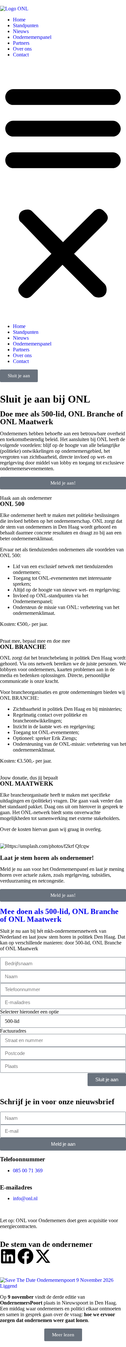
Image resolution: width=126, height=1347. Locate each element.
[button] (63, 190)
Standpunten (25, 25)
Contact (21, 54)
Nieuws (21, 31)
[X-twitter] (43, 1256)
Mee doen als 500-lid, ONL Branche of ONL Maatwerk (59, 915)
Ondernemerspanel (32, 37)
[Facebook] (25, 1256)
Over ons (22, 49)
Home (19, 19)
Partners (21, 43)
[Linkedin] (8, 1256)
